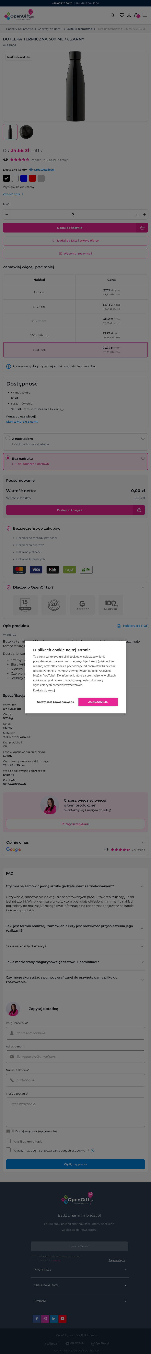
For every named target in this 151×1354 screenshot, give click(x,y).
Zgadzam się (98, 701)
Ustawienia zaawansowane (55, 701)
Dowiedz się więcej (44, 690)
